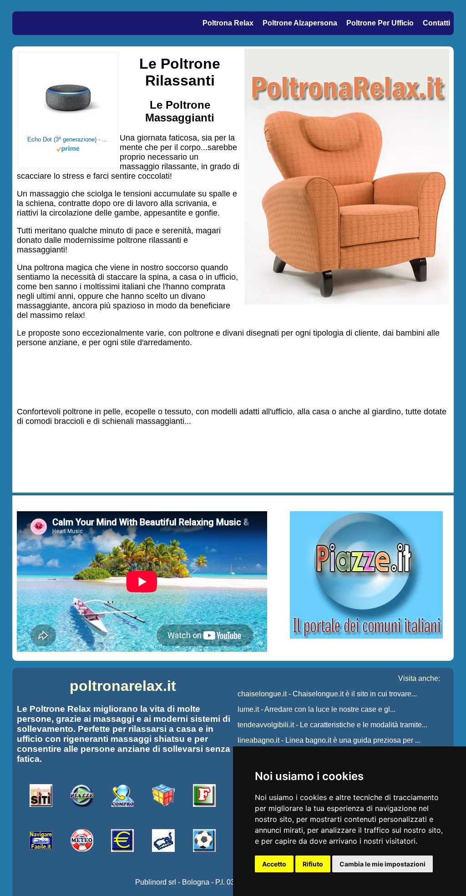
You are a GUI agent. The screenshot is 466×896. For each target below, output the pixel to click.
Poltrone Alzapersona (300, 23)
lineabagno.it (258, 740)
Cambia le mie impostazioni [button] (382, 864)
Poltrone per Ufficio (380, 23)
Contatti (436, 23)
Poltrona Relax (228, 23)
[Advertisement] (233, 376)
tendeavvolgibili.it (266, 725)
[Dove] (366, 636)
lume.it (248, 709)
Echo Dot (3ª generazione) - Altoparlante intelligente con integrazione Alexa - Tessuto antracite (68, 139)
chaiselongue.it (262, 694)
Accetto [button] (274, 864)
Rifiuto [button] (313, 864)
